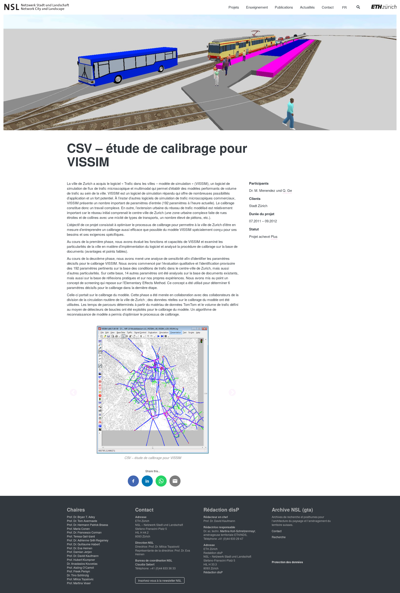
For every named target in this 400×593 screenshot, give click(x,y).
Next (232, 393)
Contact (276, 531)
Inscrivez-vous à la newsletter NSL (159, 580)
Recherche (279, 537)
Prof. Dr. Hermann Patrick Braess (87, 525)
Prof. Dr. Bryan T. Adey (81, 517)
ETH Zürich (380, 7)
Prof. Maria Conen (78, 529)
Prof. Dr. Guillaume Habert (83, 544)
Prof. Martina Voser (79, 583)
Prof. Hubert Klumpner (81, 560)
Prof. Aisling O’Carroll (80, 567)
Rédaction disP (213, 572)
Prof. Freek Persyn (78, 571)
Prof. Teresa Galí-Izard (81, 536)
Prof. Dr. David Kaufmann (83, 556)
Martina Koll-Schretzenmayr (237, 531)
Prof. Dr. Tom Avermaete (82, 521)
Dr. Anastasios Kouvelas (82, 563)
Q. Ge (287, 190)
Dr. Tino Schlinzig (78, 575)
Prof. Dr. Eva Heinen (79, 548)
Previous (73, 393)
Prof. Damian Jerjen (79, 552)
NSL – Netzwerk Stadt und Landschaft (38, 7)
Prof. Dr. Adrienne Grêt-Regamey (87, 540)
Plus (274, 236)
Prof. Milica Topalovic (80, 579)
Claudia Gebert (144, 564)
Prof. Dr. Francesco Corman (84, 532)
